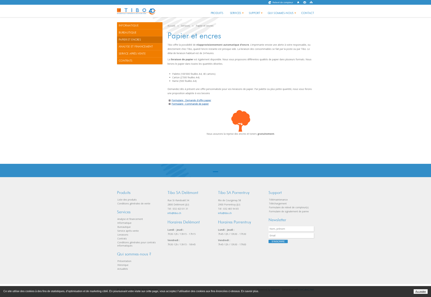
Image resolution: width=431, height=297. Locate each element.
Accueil (298, 2)
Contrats (125, 60)
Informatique (129, 25)
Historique (122, 265)
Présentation (124, 261)
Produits (217, 13)
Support (254, 13)
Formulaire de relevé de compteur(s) (289, 207)
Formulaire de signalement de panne (289, 211)
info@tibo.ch (174, 213)
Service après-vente (132, 53)
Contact (305, 2)
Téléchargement (278, 203)
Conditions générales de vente (133, 203)
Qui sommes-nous (281, 13)
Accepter (420, 291)
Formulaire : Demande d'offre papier (191, 100)
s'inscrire (278, 241)
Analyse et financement (136, 46)
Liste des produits (127, 199)
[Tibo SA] (136, 10)
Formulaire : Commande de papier (190, 103)
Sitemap (311, 2)
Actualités (122, 268)
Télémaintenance (278, 199)
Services (235, 13)
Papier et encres (130, 39)
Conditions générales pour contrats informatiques (136, 244)
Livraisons (122, 234)
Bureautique (128, 32)
